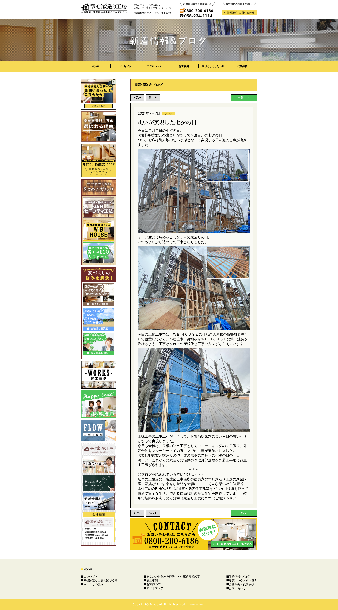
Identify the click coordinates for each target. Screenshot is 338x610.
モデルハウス (154, 66)
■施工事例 (151, 580)
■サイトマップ (153, 588)
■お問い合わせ (236, 588)
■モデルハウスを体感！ (241, 580)
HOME (95, 66)
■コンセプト (89, 576)
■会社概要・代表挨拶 (240, 584)
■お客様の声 (152, 584)
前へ (151, 97)
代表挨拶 (242, 66)
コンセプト (125, 66)
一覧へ (242, 97)
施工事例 (184, 66)
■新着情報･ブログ (238, 576)
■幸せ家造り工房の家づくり (99, 580)
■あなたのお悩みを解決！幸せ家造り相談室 (172, 576)
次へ (139, 97)
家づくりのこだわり (213, 66)
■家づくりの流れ (92, 584)
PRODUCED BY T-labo (197, 605)
